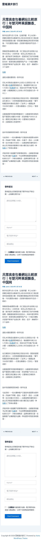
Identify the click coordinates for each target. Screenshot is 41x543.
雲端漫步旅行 (10, 4)
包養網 (12, 88)
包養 (4, 72)
